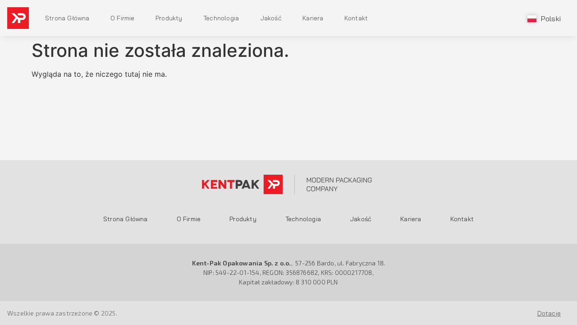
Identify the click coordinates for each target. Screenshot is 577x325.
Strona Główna (67, 18)
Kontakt (356, 18)
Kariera (312, 18)
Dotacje (549, 313)
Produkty (169, 18)
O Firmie (122, 18)
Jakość (271, 18)
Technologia (221, 18)
